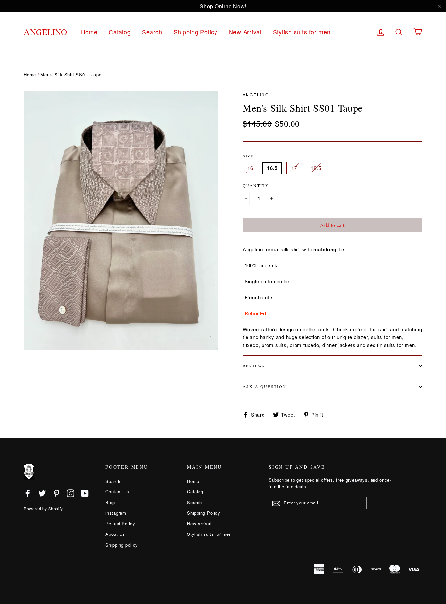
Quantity (256, 185)
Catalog (120, 31)
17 (294, 167)
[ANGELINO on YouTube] (85, 493)
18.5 (316, 167)
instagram (115, 513)
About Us (115, 534)
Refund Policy (120, 523)
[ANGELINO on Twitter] (42, 493)
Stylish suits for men (302, 31)
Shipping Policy (195, 31)
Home (89, 31)
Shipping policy (121, 545)
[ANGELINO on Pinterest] (56, 493)
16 (250, 167)
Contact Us (117, 491)
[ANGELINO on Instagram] (70, 493)
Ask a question (265, 386)
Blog (110, 502)
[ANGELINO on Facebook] (28, 493)
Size (248, 155)
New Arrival (245, 31)
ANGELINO (45, 31)
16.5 (272, 168)
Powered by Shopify (43, 508)
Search (152, 31)
